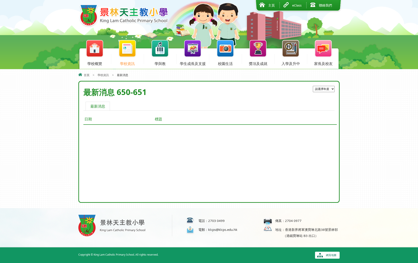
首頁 (86, 75)
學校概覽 (94, 63)
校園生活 (225, 63)
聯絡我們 (325, 5)
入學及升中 (290, 63)
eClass (297, 5)
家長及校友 (323, 63)
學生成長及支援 (193, 63)
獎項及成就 (258, 63)
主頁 (271, 5)
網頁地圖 (331, 255)
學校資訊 (127, 63)
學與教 (160, 63)
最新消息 (97, 106)
